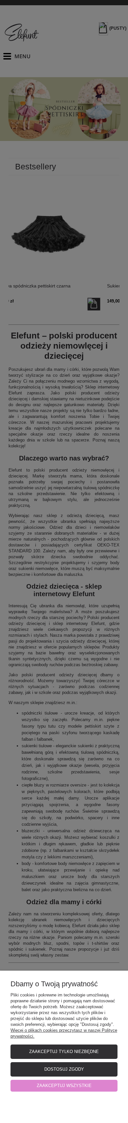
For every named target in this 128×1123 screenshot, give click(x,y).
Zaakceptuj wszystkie (64, 1085)
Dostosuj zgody (64, 1069)
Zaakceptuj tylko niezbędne (64, 1051)
